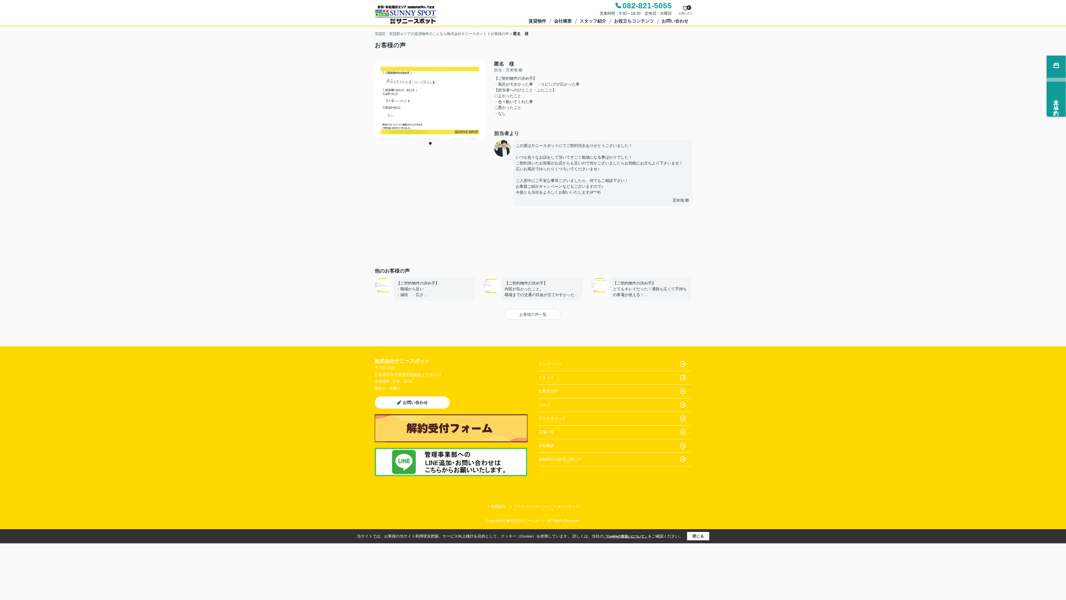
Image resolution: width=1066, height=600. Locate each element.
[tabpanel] (430, 100)
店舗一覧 (546, 432)
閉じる (698, 536)
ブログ (544, 404)
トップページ (550, 364)
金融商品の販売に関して (560, 459)
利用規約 (498, 506)
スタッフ (546, 377)
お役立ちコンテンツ (634, 21)
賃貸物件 (537, 21)
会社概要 (563, 21)
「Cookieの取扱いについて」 (626, 536)
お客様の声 (548, 391)
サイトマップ (568, 506)
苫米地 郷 (680, 200)
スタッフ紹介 (593, 21)
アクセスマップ (552, 418)
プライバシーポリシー (531, 506)
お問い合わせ (675, 21)
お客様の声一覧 (533, 314)
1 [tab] (430, 143)
